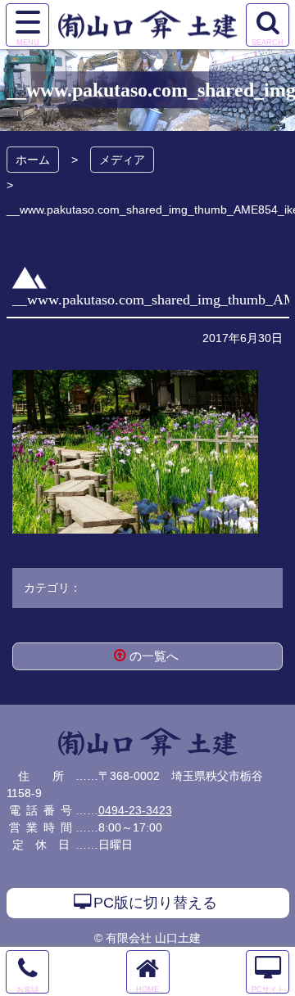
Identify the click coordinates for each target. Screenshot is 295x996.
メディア (122, 159)
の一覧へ (154, 656)
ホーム (33, 159)
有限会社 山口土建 (148, 742)
